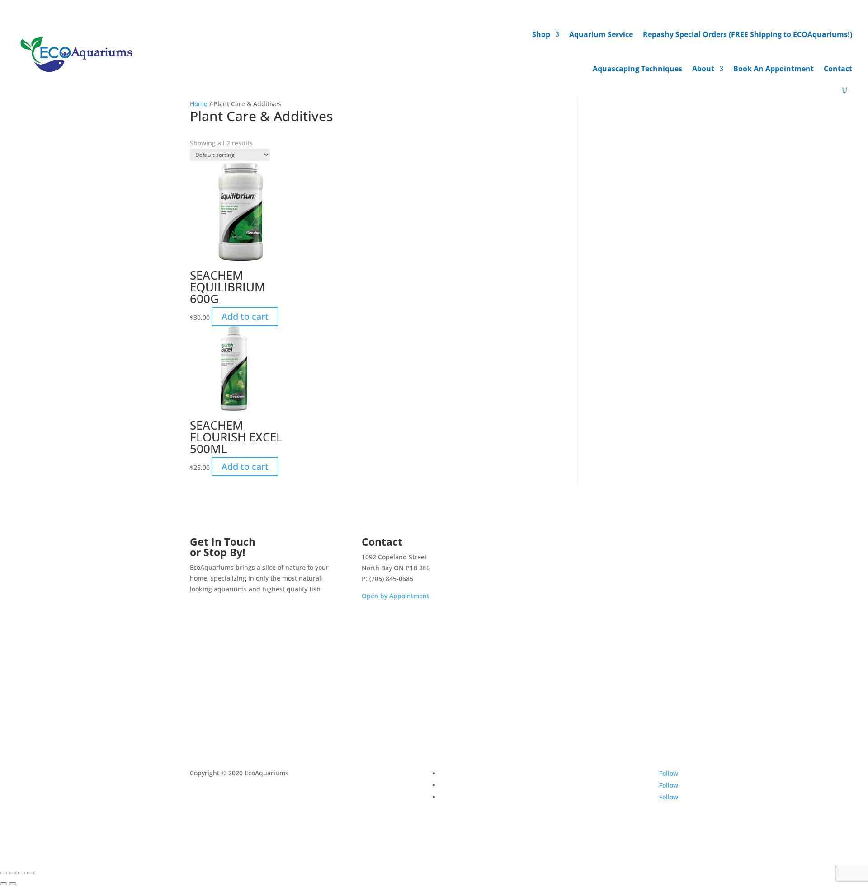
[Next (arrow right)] (12, 883)
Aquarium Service (601, 34)
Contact (838, 69)
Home (199, 103)
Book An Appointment (773, 69)
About (703, 69)
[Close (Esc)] (30, 873)
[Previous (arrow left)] (3, 883)
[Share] (21, 873)
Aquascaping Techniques (637, 69)
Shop (541, 34)
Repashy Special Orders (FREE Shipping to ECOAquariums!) (747, 34)
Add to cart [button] (245, 316)
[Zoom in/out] (3, 873)
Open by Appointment (395, 595)
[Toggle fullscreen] (12, 873)
